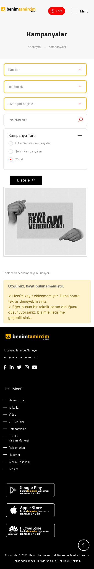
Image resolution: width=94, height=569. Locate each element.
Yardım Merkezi (19, 440)
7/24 (59, 11)
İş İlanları (14, 407)
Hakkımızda (16, 400)
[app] (47, 490)
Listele (24, 180)
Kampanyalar (57, 47)
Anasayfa (34, 47)
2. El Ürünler (16, 422)
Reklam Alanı (17, 448)
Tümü (19, 159)
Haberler (14, 455)
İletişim (13, 469)
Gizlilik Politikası (19, 462)
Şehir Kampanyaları (28, 151)
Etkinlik (13, 436)
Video (12, 414)
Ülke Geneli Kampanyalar (32, 143)
